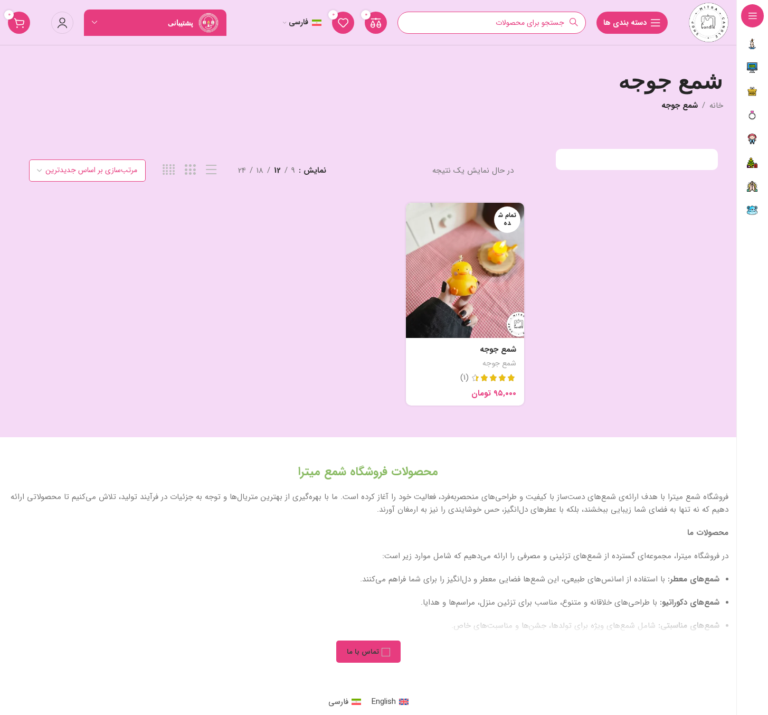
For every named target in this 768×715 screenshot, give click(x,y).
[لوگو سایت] (708, 22)
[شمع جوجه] (465, 270)
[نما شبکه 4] (169, 170)
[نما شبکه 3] (190, 170)
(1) (464, 378)
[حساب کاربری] (62, 22)
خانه (716, 105)
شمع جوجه (498, 349)
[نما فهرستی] (211, 170)
